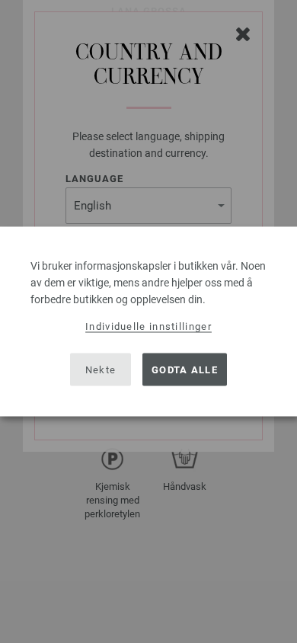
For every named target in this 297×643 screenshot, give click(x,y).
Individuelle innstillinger (148, 326)
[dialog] (148, 322)
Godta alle (185, 369)
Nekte (101, 369)
